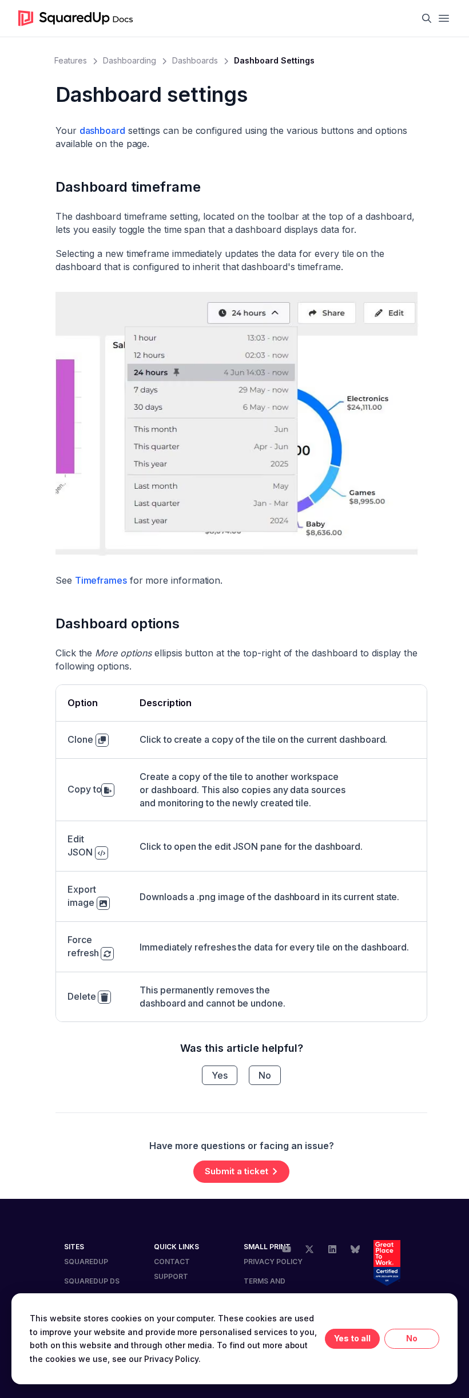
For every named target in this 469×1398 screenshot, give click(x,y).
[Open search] (426, 18)
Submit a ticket (236, 1171)
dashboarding (129, 60)
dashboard (102, 130)
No (265, 1075)
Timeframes (101, 580)
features (70, 60)
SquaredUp (86, 1261)
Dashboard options (117, 623)
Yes (220, 1075)
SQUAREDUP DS (92, 1281)
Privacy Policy (273, 1261)
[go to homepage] (75, 18)
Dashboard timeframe (128, 187)
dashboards (195, 60)
